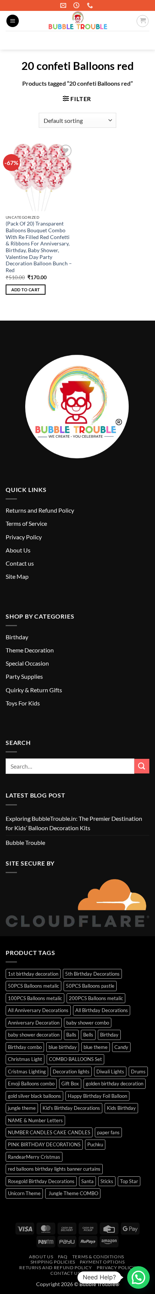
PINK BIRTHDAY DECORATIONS (44, 1144)
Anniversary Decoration (33, 1023)
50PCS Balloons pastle (90, 986)
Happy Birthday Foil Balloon (97, 1096)
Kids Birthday (121, 1108)
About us (41, 1256)
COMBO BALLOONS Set (75, 1059)
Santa (87, 1181)
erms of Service (27, 523)
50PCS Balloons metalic (33, 986)
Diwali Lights (110, 1071)
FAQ (63, 1256)
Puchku (95, 1144)
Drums (138, 1071)
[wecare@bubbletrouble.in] (64, 5)
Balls (71, 1035)
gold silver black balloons (34, 1096)
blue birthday (63, 1047)
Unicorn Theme (24, 1193)
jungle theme (22, 1108)
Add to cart (25, 289)
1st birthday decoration (33, 974)
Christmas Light (25, 1059)
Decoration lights (71, 1071)
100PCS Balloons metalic (35, 998)
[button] (12, 21)
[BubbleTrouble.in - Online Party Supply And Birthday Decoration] (77, 21)
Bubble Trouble (25, 842)
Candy (121, 1047)
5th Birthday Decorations (92, 974)
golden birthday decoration (114, 1084)
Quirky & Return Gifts (34, 689)
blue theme (96, 1047)
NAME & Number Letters (35, 1120)
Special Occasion (27, 663)
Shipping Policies (52, 1262)
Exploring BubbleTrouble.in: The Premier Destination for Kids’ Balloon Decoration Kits (74, 823)
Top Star (129, 1181)
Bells (88, 1035)
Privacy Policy (24, 536)
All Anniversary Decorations (38, 1010)
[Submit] (140, 40)
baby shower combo (87, 1023)
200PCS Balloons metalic (96, 998)
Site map (95, 1273)
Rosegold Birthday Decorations (41, 1181)
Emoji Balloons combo (31, 1084)
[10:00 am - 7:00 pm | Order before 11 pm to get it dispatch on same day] (77, 5)
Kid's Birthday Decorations (71, 1108)
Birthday (17, 636)
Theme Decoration (30, 650)
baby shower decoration (33, 1035)
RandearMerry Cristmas (34, 1157)
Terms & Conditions (98, 1256)
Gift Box (70, 1084)
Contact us (20, 563)
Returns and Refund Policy (40, 510)
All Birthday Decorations (101, 1010)
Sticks (106, 1181)
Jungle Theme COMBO (72, 1193)
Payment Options (102, 1262)
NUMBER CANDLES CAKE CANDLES (49, 1132)
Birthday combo (25, 1047)
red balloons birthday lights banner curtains (54, 1169)
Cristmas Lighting (27, 1071)
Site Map (17, 576)
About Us (18, 550)
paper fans (108, 1132)
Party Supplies (24, 676)
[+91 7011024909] (91, 5)
